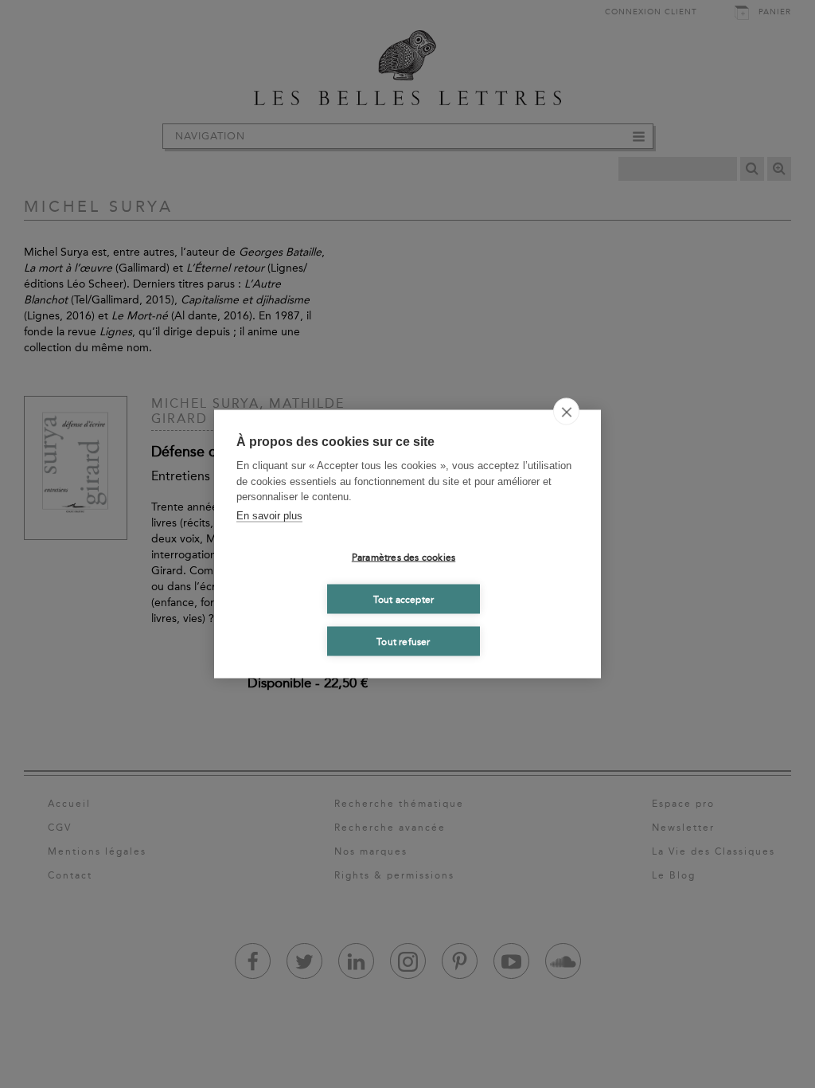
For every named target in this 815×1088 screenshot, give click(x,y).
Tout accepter (404, 599)
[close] (566, 411)
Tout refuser (403, 641)
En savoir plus (269, 515)
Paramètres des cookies (403, 556)
